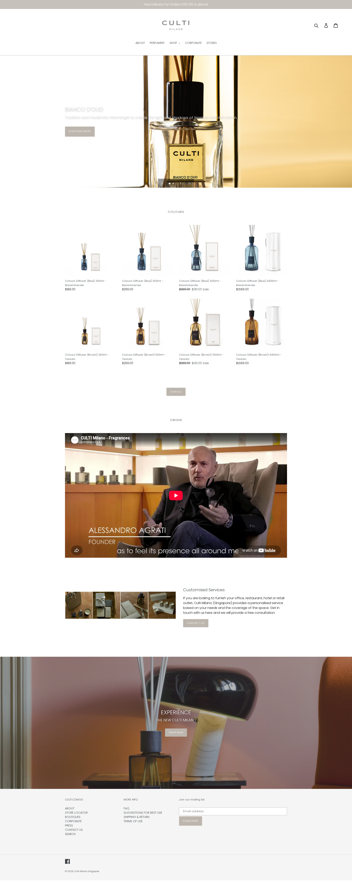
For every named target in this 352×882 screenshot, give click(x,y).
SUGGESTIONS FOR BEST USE (143, 813)
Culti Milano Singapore (86, 871)
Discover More (80, 131)
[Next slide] (181, 183)
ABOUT (69, 808)
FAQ (126, 808)
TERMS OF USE (133, 821)
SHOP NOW (176, 732)
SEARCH (70, 834)
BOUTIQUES (72, 817)
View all (176, 391)
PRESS (69, 825)
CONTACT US (196, 623)
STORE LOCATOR (76, 813)
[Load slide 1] (170, 184)
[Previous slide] (162, 183)
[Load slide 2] (173, 184)
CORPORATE (73, 821)
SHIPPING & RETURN (136, 817)
